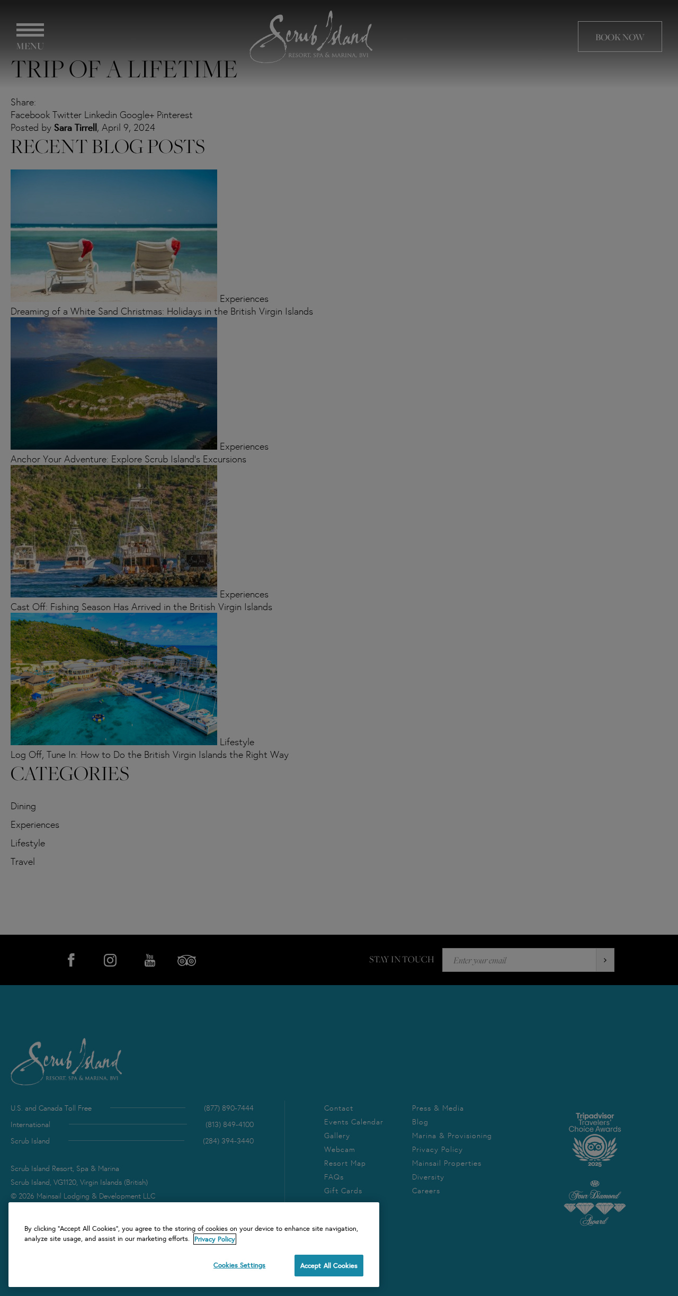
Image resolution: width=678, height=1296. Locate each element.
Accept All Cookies (329, 1265)
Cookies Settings (239, 1265)
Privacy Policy (214, 1239)
